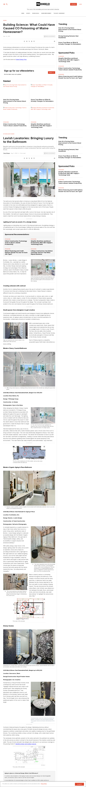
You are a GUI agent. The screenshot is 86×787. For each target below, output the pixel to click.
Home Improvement (46, 13)
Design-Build (35, 13)
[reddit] (31, 41)
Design (5, 20)
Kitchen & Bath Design (8, 133)
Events (28, 13)
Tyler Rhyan (6, 153)
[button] (4, 4)
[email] (34, 41)
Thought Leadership (59, 13)
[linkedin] (26, 41)
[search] (7, 4)
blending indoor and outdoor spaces (26, 744)
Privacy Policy (44, 783)
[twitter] (29, 41)
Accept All (79, 784)
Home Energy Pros (21, 59)
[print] (54, 41)
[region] (43, 784)
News (22, 13)
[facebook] (24, 41)
